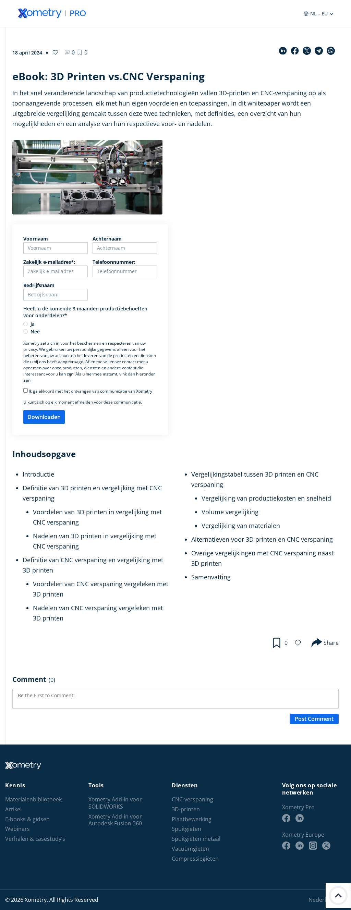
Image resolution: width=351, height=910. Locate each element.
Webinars (17, 829)
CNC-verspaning (192, 799)
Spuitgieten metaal (196, 839)
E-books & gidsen (27, 819)
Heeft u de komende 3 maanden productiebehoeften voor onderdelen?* (85, 312)
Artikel (13, 809)
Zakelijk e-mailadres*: (49, 262)
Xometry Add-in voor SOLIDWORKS (115, 803)
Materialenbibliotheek (33, 799)
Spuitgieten (186, 829)
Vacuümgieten (190, 848)
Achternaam (107, 238)
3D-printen (186, 809)
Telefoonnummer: (114, 262)
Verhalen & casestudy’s (35, 839)
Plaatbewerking (191, 819)
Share (331, 643)
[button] (82, 52)
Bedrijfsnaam (39, 285)
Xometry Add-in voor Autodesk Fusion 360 (115, 820)
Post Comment (314, 719)
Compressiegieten (195, 858)
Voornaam (35, 238)
